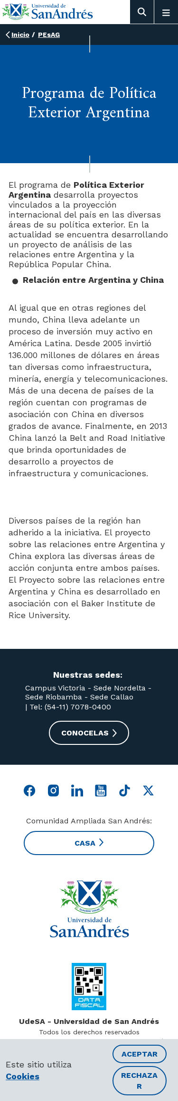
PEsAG (49, 34)
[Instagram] (53, 790)
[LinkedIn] (77, 790)
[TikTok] (125, 790)
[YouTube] (101, 790)
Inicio (20, 34)
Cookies (22, 1076)
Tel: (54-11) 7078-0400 (69, 706)
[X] (148, 790)
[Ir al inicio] (47, 11)
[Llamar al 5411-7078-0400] (89, 986)
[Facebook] (30, 790)
